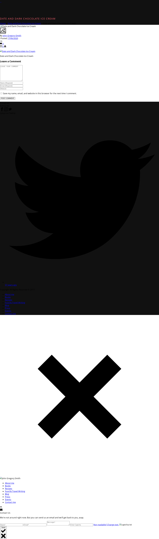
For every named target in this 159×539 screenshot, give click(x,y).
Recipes (8, 300)
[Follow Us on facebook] (2, 110)
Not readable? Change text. (106, 524)
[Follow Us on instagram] (6, 110)
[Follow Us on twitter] (10, 110)
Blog (7, 305)
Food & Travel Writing (15, 302)
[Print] (5, 46)
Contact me (10, 313)
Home (3, 23)
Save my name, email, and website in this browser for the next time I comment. (40, 93)
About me (9, 294)
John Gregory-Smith (12, 35)
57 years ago (11, 285)
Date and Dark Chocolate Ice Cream (24, 23)
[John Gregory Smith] (0, 1)
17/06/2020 (13, 38)
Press (7, 308)
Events (8, 310)
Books (8, 297)
